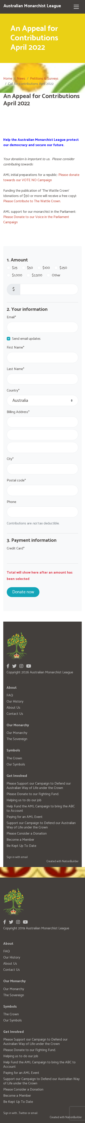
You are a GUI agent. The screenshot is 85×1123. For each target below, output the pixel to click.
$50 (30, 268)
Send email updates (26, 339)
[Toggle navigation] (76, 6)
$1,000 (17, 275)
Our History (15, 702)
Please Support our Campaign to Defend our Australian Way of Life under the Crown (39, 786)
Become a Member (20, 840)
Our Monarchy (17, 733)
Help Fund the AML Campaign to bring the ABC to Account (41, 808)
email (24, 857)
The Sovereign (17, 739)
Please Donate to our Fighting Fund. (33, 794)
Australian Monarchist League (32, 6)
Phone (11, 502)
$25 (14, 268)
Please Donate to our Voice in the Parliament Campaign (36, 219)
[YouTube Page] (28, 666)
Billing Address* (18, 412)
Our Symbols (16, 764)
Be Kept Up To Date (21, 846)
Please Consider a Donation (27, 834)
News (21, 79)
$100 (46, 268)
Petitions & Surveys (44, 79)
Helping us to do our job (24, 800)
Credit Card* (15, 548)
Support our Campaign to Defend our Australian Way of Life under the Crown (41, 825)
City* (10, 459)
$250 (63, 268)
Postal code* (16, 480)
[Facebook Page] (8, 666)
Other (56, 275)
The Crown (14, 758)
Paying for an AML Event (24, 817)
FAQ (10, 695)
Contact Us (15, 714)
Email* (11, 317)
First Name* (15, 347)
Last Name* (15, 369)
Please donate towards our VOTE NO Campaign (41, 177)
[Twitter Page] (14, 666)
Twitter (23, 1113)
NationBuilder (70, 861)
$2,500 (37, 275)
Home (7, 79)
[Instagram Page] (21, 666)
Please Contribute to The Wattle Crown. (32, 201)
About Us (13, 708)
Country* (13, 390)
